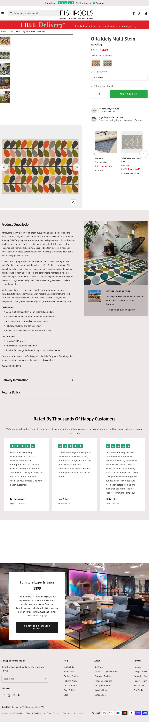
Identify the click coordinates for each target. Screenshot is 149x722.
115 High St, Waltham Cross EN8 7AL (27, 707)
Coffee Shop (100, 694)
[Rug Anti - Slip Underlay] (106, 142)
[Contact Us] (127, 13)
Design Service (140, 671)
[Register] (44, 679)
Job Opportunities (102, 685)
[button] (73, 202)
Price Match (139, 685)
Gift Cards (138, 690)
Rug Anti (99, 158)
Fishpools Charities (103, 681)
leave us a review (122, 428)
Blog (66, 694)
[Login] (139, 13)
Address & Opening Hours (106, 671)
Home (3, 31)
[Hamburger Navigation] (2, 13)
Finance (137, 667)
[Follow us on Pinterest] (14, 695)
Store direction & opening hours (120, 309)
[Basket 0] (146, 13)
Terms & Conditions (34, 713)
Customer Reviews (102, 676)
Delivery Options (71, 676)
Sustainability (100, 690)
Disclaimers (78, 713)
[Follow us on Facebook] (4, 695)
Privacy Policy (52, 713)
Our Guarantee (70, 685)
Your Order (69, 671)
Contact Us (69, 667)
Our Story (98, 667)
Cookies (66, 713)
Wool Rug (125, 165)
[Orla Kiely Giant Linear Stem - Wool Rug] (132, 142)
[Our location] (134, 13)
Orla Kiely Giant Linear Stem (131, 160)
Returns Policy (70, 681)
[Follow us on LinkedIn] (19, 695)
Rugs (11, 31)
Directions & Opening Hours (37, 627)
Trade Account (140, 681)
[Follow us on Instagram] (9, 695)
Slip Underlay (101, 162)
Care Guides (69, 690)
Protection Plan (141, 676)
